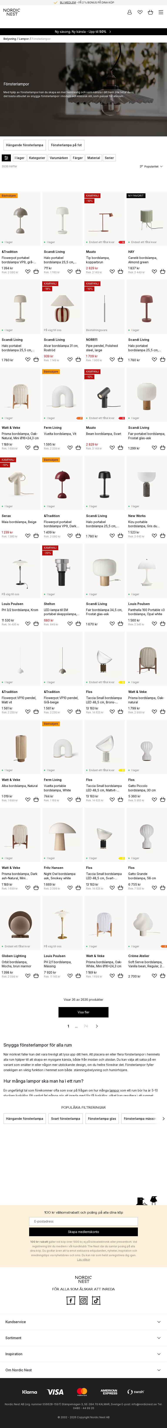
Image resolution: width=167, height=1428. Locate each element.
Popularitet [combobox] (151, 166)
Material (93, 158)
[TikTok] (96, 1300)
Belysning (9, 38)
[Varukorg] (150, 12)
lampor (114, 1090)
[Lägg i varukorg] (36, 271)
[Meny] (161, 12)
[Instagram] (83, 1300)
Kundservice (15, 1322)
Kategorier (37, 158)
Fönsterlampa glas (102, 1118)
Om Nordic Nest (18, 1370)
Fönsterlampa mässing (141, 1118)
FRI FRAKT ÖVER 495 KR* (87, 2)
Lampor (24, 38)
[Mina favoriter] (140, 12)
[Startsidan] (11, 12)
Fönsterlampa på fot (66, 145)
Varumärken (59, 158)
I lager (19, 158)
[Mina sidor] (129, 12)
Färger (78, 158)
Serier (109, 158)
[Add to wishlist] (27, 271)
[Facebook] (71, 1300)
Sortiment (13, 1338)
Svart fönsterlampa (65, 1118)
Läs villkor (83, 1259)
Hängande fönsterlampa (24, 145)
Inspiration (13, 1354)
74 (86, 1026)
